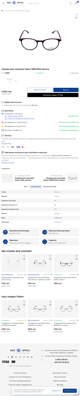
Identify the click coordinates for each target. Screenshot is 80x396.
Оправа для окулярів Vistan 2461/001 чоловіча (39, 324)
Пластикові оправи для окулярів (18, 11)
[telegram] (24, 356)
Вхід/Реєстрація (7, 162)
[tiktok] (20, 356)
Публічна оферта (60, 381)
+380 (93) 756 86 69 (61, 362)
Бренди (60, 385)
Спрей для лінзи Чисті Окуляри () (21, 105)
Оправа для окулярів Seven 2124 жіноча (12, 278)
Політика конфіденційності (20, 381)
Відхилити (56, 391)
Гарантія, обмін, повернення (20, 385)
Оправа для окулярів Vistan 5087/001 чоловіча (65, 324)
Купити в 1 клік (40, 90)
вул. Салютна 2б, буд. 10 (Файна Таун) (19, 118)
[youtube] (16, 356)
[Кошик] (76, 3)
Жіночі (57, 192)
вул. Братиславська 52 (13, 116)
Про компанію (60, 377)
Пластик (57, 222)
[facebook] (8, 356)
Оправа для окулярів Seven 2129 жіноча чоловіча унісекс (39, 278)
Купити (66, 90)
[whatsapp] (31, 356)
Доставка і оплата (60, 373)
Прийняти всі (69, 391)
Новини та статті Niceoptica (20, 377)
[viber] (28, 356)
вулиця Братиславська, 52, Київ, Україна (61, 356)
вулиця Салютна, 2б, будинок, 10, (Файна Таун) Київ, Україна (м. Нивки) (61, 351)
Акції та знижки (20, 373)
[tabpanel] (40, 40)
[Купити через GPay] (53, 95)
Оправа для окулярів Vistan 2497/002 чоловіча (12, 324)
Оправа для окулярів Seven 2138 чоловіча (65, 278)
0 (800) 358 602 (61, 359)
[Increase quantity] (16, 81)
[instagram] (12, 356)
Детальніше (6, 143)
